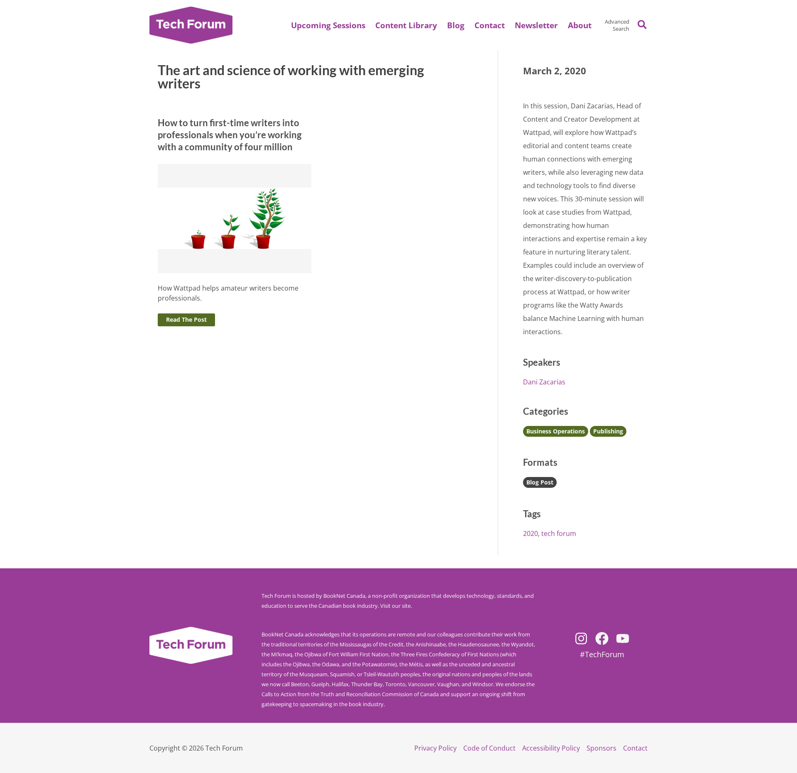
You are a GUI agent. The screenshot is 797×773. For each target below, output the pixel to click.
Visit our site (395, 605)
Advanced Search (617, 25)
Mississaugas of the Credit (371, 644)
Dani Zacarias (544, 381)
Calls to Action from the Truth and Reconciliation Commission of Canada (350, 694)
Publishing (608, 431)
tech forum (558, 533)
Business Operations (555, 431)
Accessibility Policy (551, 748)
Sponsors (601, 748)
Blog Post (539, 482)
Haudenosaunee (478, 644)
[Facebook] (602, 638)
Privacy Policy (435, 748)
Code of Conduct (489, 748)
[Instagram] (581, 638)
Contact (635, 748)
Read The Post (186, 319)
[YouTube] (622, 638)
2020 (530, 533)
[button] (580, 25)
